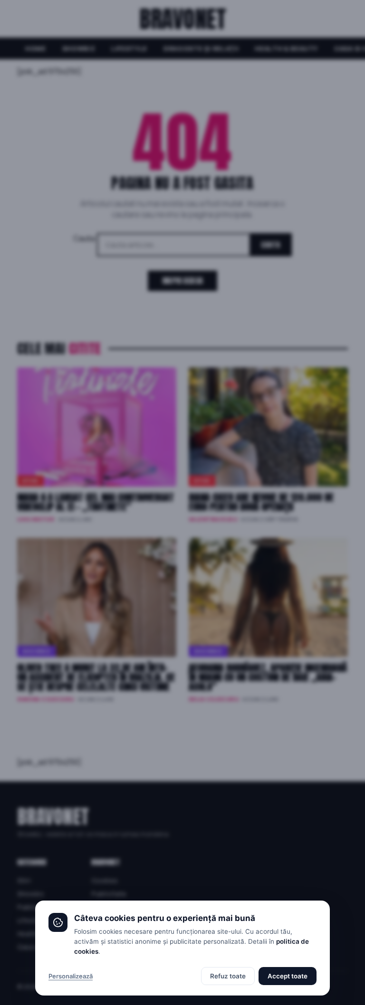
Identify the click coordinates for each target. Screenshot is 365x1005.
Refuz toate (228, 976)
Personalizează (70, 976)
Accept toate (287, 976)
